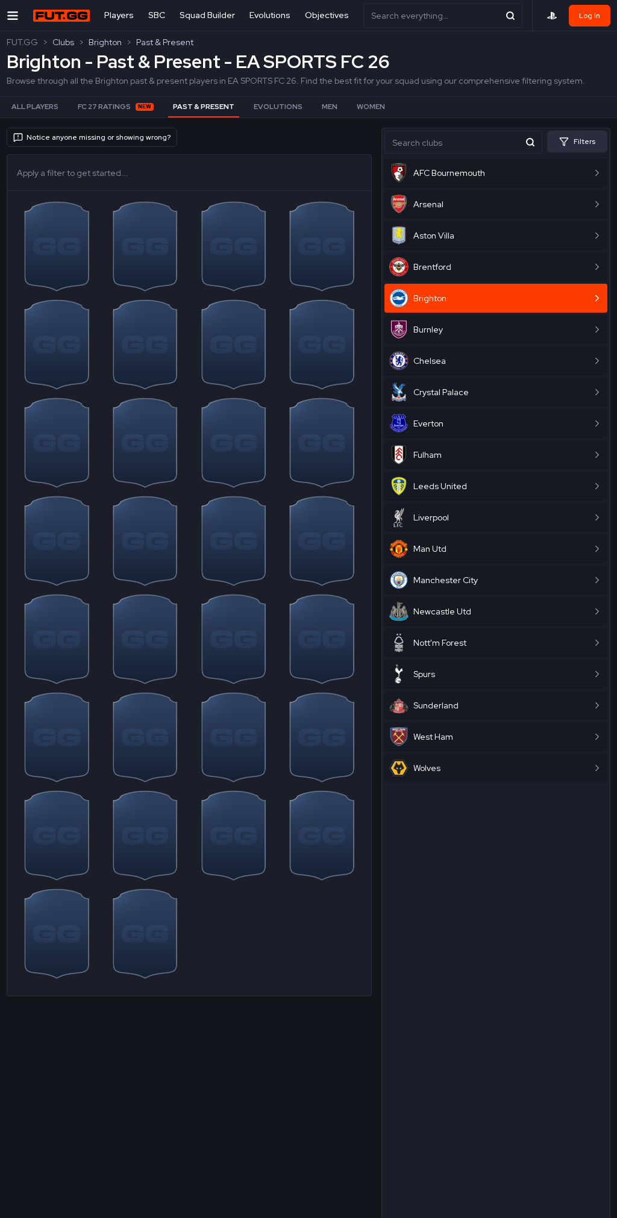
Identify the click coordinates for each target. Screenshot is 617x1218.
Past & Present (164, 42)
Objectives (327, 15)
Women (371, 106)
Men (329, 106)
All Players (34, 106)
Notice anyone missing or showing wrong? (99, 137)
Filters (584, 141)
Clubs (63, 42)
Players (119, 15)
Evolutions (269, 15)
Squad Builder (207, 15)
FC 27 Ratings (114, 106)
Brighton (105, 42)
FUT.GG (22, 42)
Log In (589, 15)
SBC (156, 15)
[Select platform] (552, 15)
